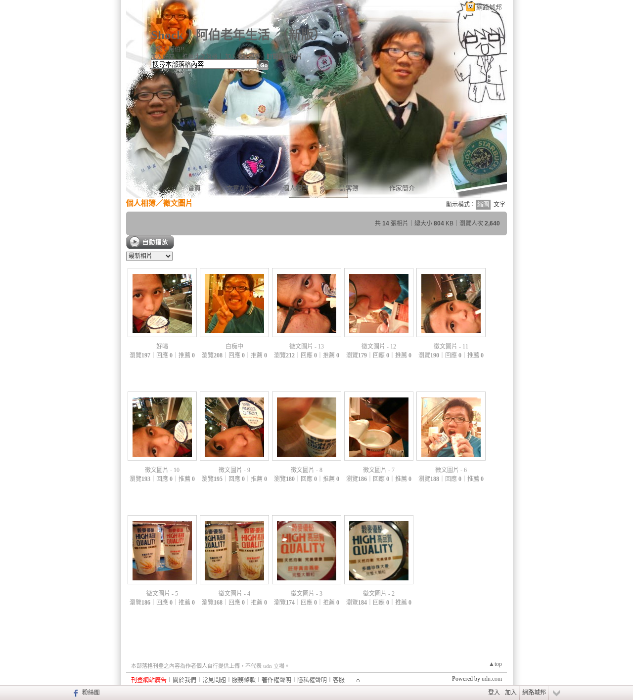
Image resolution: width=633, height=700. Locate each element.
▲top (495, 663)
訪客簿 (349, 188)
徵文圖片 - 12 (379, 346)
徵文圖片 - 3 (306, 593)
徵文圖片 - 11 (451, 346)
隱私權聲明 (312, 680)
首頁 (194, 188)
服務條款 (244, 680)
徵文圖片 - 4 (234, 593)
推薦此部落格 (200, 56)
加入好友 (163, 56)
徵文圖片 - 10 (162, 470)
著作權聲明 (276, 680)
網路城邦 (489, 7)
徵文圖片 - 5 (162, 593)
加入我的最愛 (243, 56)
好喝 (162, 346)
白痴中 (234, 346)
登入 (494, 692)
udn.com (492, 678)
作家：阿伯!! (167, 49)
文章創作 (239, 188)
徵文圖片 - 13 (306, 346)
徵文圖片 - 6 (451, 470)
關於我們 (184, 680)
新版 (301, 35)
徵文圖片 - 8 (306, 470)
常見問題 (214, 680)
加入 (511, 692)
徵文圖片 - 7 (379, 470)
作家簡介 (402, 188)
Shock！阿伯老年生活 (210, 35)
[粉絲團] (74, 692)
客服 (339, 680)
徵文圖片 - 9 (234, 470)
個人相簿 (296, 188)
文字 (499, 204)
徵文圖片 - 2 (379, 593)
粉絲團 (91, 692)
